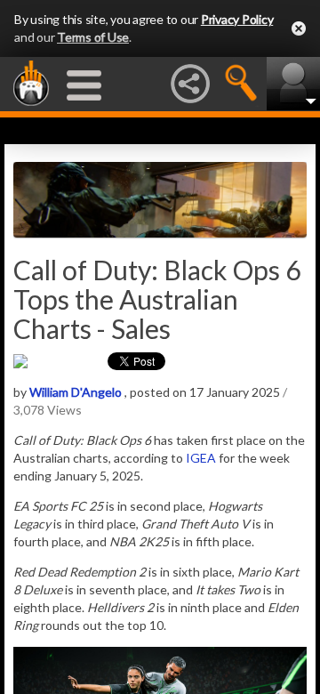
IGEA (201, 457)
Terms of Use (93, 36)
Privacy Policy (237, 19)
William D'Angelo (75, 391)
